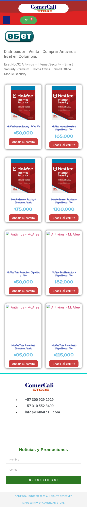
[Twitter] (40, 427)
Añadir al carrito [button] (23, 142)
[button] (6, 20)
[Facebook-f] (26, 427)
